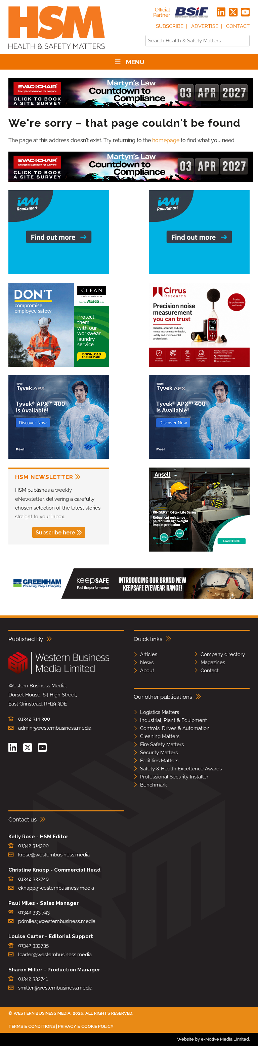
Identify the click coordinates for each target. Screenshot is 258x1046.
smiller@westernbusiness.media (55, 988)
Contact (238, 26)
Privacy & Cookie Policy (86, 1026)
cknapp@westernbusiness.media (56, 888)
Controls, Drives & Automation (175, 728)
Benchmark (153, 785)
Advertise (204, 26)
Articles (148, 654)
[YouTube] (245, 12)
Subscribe (169, 26)
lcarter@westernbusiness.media (55, 955)
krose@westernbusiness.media (54, 855)
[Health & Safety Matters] (56, 51)
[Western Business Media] (58, 673)
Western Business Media (42, 1013)
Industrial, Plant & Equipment (173, 720)
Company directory (223, 654)
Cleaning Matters (159, 736)
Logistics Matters (159, 712)
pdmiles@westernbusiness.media (56, 921)
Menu (135, 62)
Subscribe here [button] (55, 532)
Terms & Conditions (31, 1026)
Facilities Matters (159, 761)
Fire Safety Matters (162, 744)
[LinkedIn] (221, 12)
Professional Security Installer (174, 777)
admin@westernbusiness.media (54, 728)
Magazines (213, 662)
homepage (165, 140)
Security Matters (159, 753)
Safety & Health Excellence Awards (181, 769)
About (147, 671)
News (147, 662)
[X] (233, 12)
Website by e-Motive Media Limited (213, 1039)
